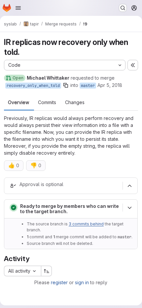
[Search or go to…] (123, 8)
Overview (18, 102)
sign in (82, 282)
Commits (47, 102)
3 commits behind (86, 223)
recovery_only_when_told (33, 85)
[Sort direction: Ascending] (46, 271)
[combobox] (22, 271)
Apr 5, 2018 (109, 85)
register (59, 282)
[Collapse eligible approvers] (129, 186)
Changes (75, 102)
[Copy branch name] (66, 85)
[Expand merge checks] (129, 208)
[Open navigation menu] (18, 8)
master (88, 85)
